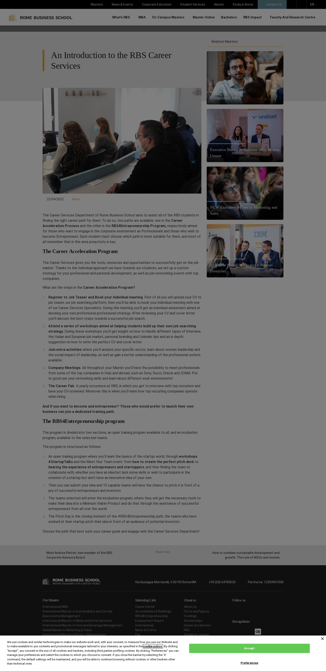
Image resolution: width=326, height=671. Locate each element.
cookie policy (153, 646)
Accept (249, 648)
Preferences (249, 662)
